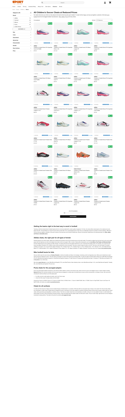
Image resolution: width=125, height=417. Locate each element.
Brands (60, 6)
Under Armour (77, 169)
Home (13, 9)
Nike (60, 16)
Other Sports (48, 6)
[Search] (42, 2)
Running (24, 6)
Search (62, 2)
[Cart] (110, 2)
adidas (63, 16)
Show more (73, 216)
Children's (22, 9)
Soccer (13, 6)
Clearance (55, 6)
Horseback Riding (32, 6)
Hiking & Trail (40, 6)
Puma (66, 16)
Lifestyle (19, 6)
